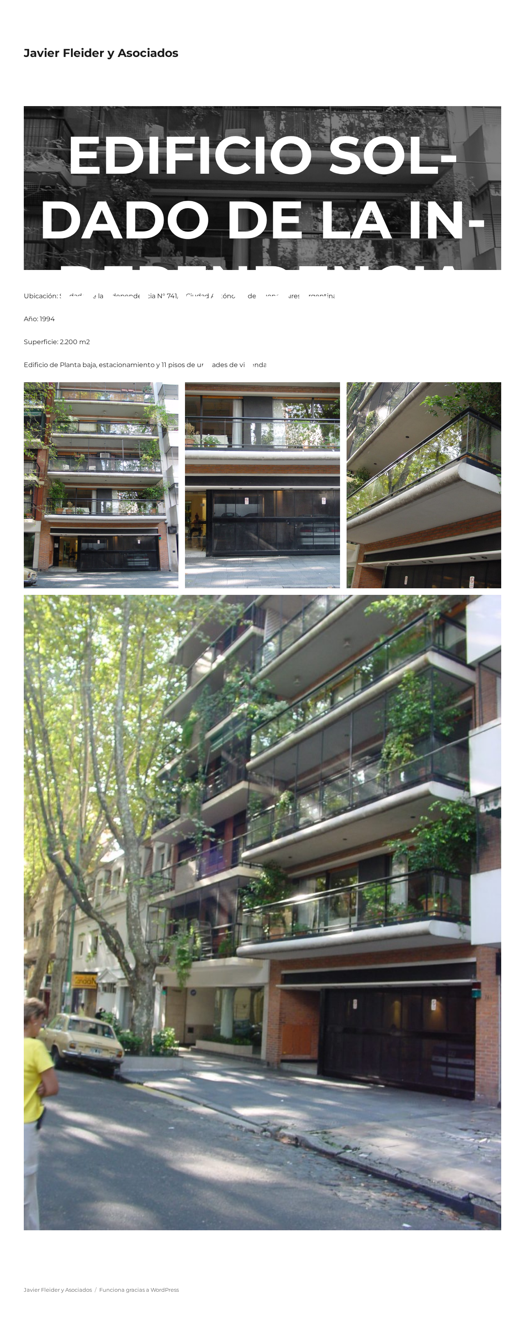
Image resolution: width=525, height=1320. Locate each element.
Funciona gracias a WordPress (139, 1289)
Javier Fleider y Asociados (101, 53)
